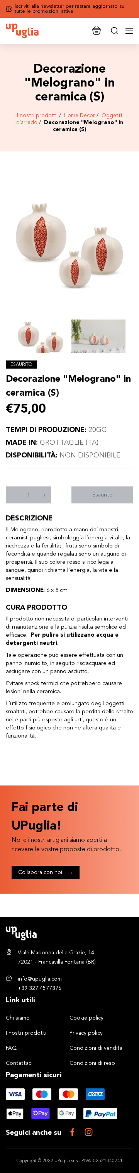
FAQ (11, 1048)
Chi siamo (18, 1018)
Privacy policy (86, 1033)
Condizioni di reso (92, 1063)
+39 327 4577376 (39, 988)
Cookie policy (86, 1018)
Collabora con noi (45, 872)
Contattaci (19, 1063)
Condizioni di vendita (96, 1048)
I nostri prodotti (37, 115)
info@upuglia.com (40, 979)
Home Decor (79, 115)
